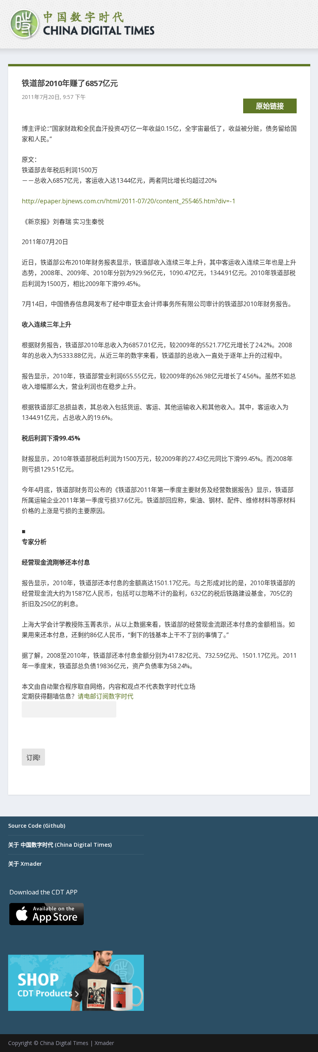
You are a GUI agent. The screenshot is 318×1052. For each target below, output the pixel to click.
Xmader (104, 1043)
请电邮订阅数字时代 (105, 696)
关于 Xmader (25, 863)
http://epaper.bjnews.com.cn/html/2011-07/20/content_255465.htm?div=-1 (128, 201)
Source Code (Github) (36, 825)
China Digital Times (64, 1043)
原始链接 (270, 106)
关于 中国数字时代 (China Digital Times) (60, 844)
